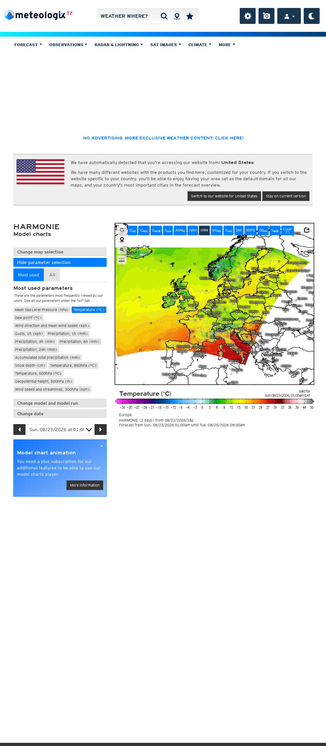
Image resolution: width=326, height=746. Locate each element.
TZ (70, 13)
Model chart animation (46, 453)
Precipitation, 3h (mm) (35, 341)
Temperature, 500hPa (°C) (38, 373)
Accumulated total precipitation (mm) (47, 357)
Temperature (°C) (89, 309)
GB (263, 230)
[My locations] (189, 15)
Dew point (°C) (28, 317)
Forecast (26, 44)
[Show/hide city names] (122, 259)
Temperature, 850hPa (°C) (73, 365)
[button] (307, 230)
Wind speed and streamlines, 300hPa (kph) (52, 389)
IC (132, 230)
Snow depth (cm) (30, 365)
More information (85, 485)
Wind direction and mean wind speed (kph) (52, 325)
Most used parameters (43, 288)
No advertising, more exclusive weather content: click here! (163, 138)
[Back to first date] (122, 230)
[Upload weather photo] (266, 16)
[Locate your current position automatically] (176, 15)
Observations (67, 44)
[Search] (164, 15)
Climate (198, 44)
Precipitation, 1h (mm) (68, 333)
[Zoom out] (122, 249)
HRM (204, 230)
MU (216, 230)
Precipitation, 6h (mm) (80, 341)
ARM (180, 230)
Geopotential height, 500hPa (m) (43, 381)
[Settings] (248, 16)
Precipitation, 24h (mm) (36, 349)
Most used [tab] (28, 274)
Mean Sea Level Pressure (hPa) (42, 309)
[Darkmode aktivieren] (312, 16)
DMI (239, 230)
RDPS (250, 230)
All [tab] (52, 274)
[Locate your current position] (122, 240)
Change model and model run (47, 403)
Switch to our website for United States (224, 196)
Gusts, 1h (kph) (29, 333)
